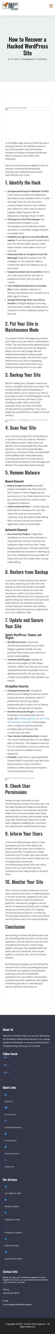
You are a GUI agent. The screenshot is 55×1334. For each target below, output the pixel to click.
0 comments (41, 59)
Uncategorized (27, 59)
